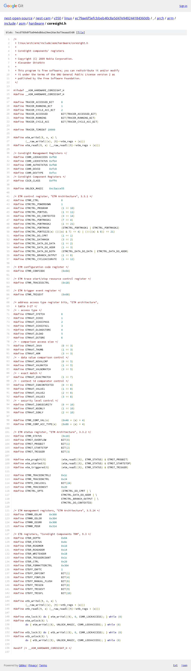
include (10, 23)
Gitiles (22, 665)
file (81, 32)
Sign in (183, 6)
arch (160, 18)
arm (170, 18)
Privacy (32, 665)
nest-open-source (18, 18)
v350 (57, 18)
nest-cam (43, 18)
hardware (36, 23)
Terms (43, 665)
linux (68, 18)
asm (22, 23)
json (184, 665)
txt (175, 665)
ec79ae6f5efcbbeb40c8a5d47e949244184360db (112, 18)
